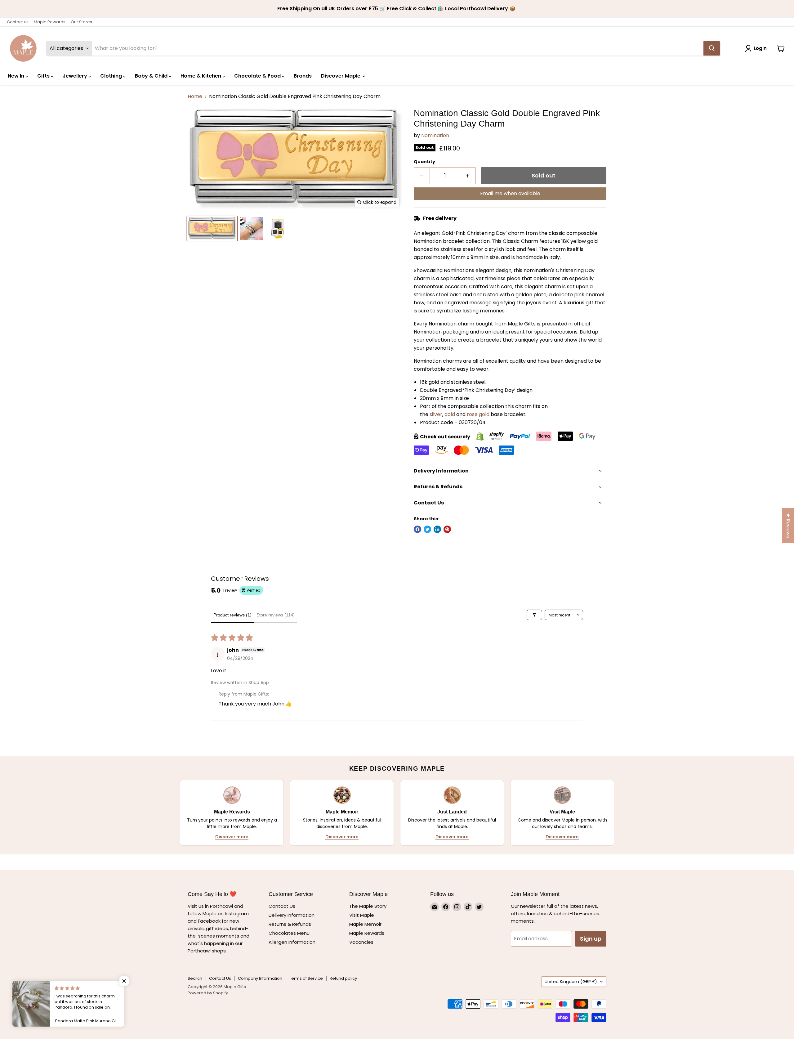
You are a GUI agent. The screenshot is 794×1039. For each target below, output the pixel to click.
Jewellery (75, 75)
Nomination (435, 135)
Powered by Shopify (208, 993)
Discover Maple (341, 75)
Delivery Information (291, 915)
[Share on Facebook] (417, 529)
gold (449, 414)
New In (16, 75)
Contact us (18, 22)
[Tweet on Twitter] (427, 529)
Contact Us (282, 906)
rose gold (478, 414)
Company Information (260, 978)
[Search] (711, 48)
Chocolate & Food (258, 75)
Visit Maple (361, 915)
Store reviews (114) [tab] (275, 614)
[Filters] (534, 615)
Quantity (424, 161)
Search (195, 978)
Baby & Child (152, 75)
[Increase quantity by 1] (468, 175)
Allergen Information (292, 942)
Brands (303, 75)
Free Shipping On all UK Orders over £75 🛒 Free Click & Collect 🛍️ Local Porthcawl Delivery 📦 (397, 8)
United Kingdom (571, 982)
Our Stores (81, 22)
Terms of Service (306, 978)
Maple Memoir (365, 924)
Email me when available (510, 193)
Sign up (590, 939)
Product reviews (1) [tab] (232, 614)
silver (436, 414)
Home (195, 96)
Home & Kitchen (201, 75)
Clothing (111, 75)
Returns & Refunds (290, 924)
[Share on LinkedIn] (437, 529)
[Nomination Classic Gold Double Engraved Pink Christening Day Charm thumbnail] (212, 228)
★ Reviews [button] (788, 525)
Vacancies (361, 942)
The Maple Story (368, 906)
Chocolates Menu (289, 933)
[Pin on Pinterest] (447, 529)
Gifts (44, 75)
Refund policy (343, 978)
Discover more (231, 836)
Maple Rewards (49, 22)
